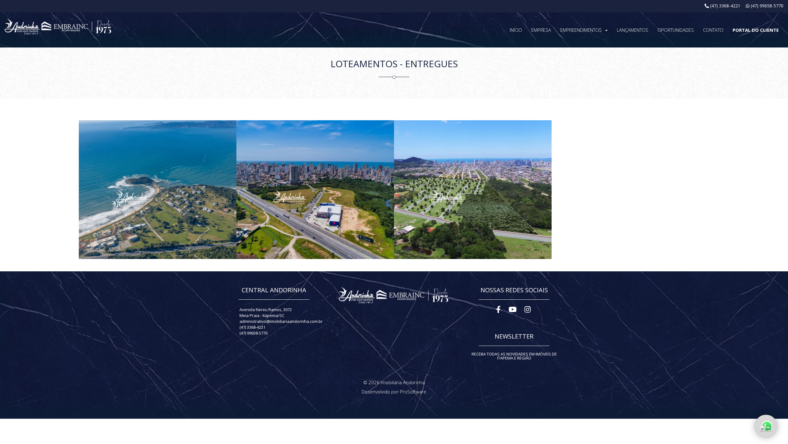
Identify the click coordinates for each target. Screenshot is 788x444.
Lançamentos (632, 30)
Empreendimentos (581, 30)
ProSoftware (413, 391)
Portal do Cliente (756, 30)
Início (516, 30)
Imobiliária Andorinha (403, 382)
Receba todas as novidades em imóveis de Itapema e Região (514, 356)
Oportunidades (675, 30)
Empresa (541, 30)
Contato (713, 30)
